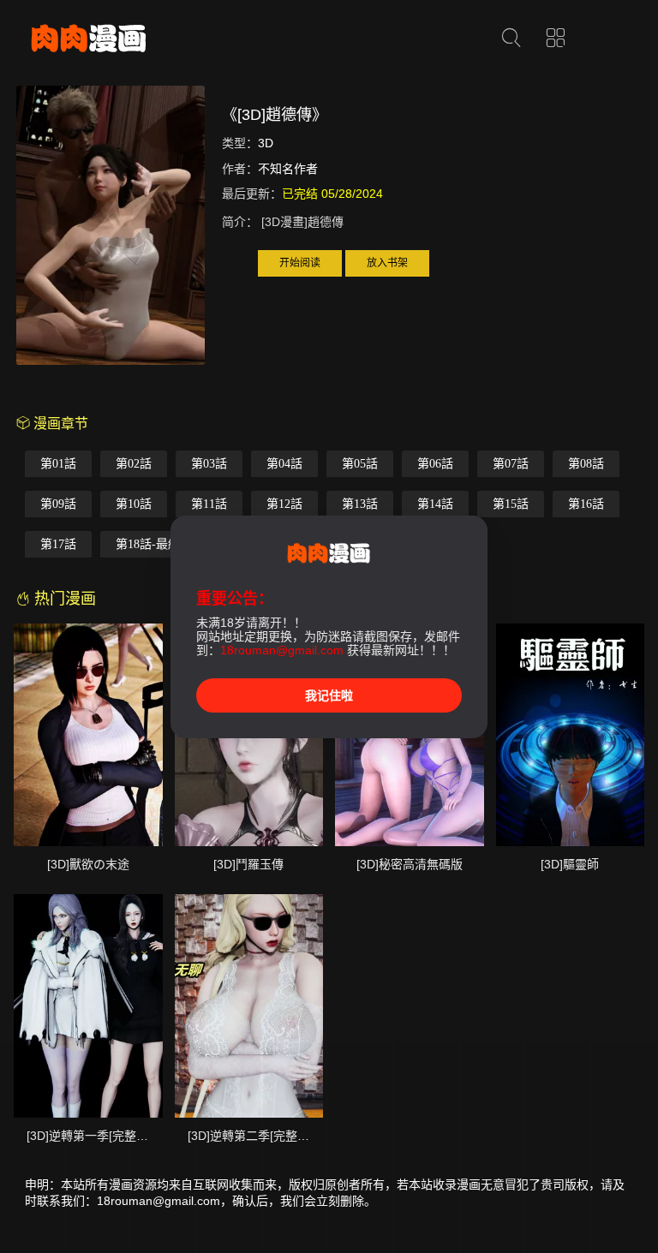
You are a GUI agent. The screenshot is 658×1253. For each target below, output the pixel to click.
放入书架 (387, 263)
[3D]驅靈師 (570, 864)
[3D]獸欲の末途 (88, 864)
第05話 (360, 463)
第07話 (511, 463)
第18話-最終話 (154, 544)
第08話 (586, 463)
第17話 (58, 544)
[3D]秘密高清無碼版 (409, 864)
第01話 (58, 463)
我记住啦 (329, 695)
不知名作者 (288, 169)
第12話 (284, 504)
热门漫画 (63, 598)
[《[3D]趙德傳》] (110, 228)
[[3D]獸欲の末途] (88, 735)
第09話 (58, 504)
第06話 (435, 463)
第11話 (209, 504)
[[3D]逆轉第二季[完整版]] (249, 1005)
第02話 (134, 463)
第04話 (284, 463)
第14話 (435, 504)
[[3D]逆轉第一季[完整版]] (88, 1005)
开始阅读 (299, 263)
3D (265, 143)
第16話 (586, 504)
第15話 (511, 504)
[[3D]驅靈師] (570, 735)
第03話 (209, 463)
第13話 (360, 504)
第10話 (134, 504)
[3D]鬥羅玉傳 (248, 864)
